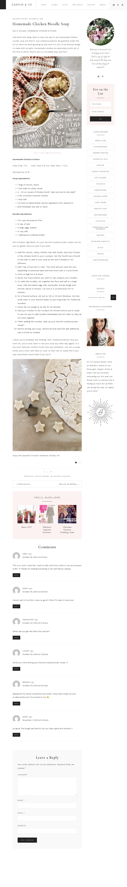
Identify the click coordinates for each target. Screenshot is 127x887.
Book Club (100, 140)
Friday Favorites (24, 484)
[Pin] (50, 472)
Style (100, 247)
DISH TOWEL (40, 153)
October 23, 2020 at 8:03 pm (35, 686)
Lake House (100, 202)
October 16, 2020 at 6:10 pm (35, 557)
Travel (100, 254)
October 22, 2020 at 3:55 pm (35, 654)
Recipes (24, 18)
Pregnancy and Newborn (100, 228)
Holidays (16, 18)
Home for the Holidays (68, 484)
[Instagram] (98, 76)
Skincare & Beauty (100, 241)
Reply (16, 575)
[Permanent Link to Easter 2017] (26, 523)
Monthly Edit (100, 209)
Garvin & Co (22, 4)
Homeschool (101, 190)
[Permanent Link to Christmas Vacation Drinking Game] (67, 523)
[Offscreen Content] (3, 4)
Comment (23, 775)
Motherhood (100, 215)
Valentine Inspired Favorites (47, 530)
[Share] (43, 472)
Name (21, 800)
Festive (100, 165)
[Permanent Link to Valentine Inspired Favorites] (47, 523)
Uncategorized (100, 260)
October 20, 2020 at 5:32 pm (35, 623)
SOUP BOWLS (54, 153)
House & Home (101, 196)
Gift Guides (100, 178)
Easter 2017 (26, 527)
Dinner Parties (100, 153)
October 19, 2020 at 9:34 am (35, 592)
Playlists (100, 221)
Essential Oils (100, 159)
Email (21, 813)
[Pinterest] (103, 76)
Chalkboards (100, 147)
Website (22, 826)
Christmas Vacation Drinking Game (67, 530)
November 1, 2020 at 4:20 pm (35, 720)
